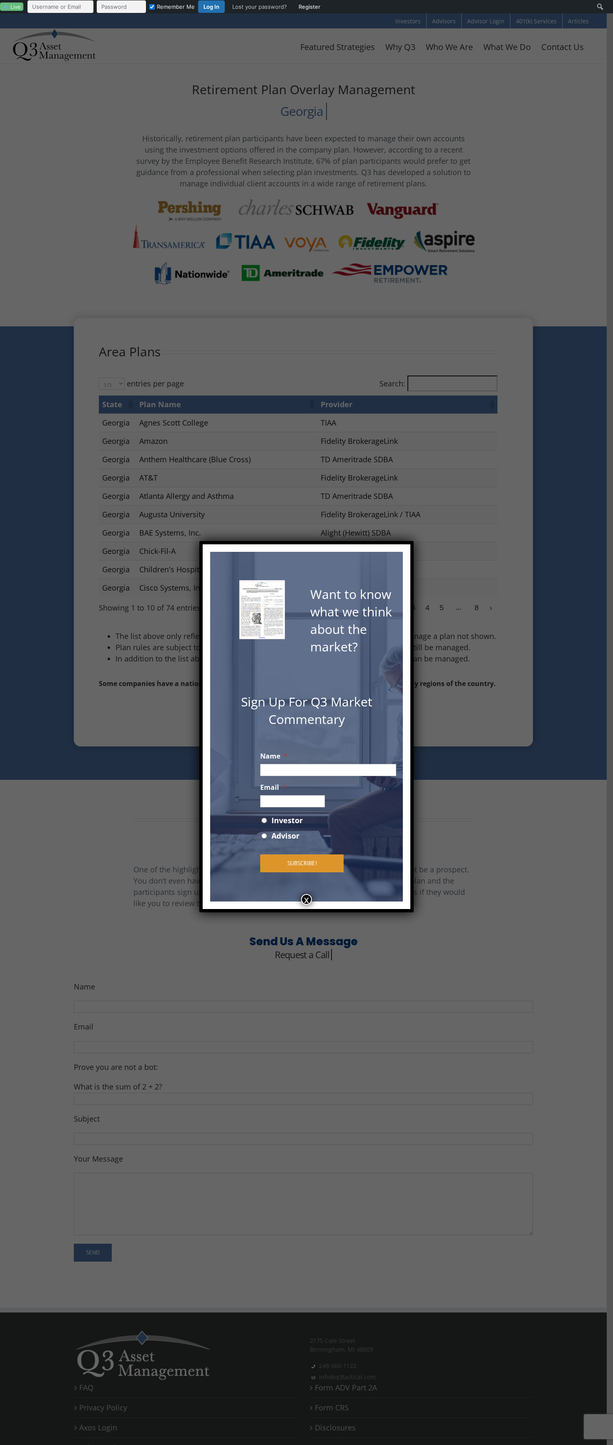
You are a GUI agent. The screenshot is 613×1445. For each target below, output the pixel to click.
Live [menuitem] (15, 6)
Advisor (285, 836)
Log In (211, 6)
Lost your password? (259, 6)
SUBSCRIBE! (302, 863)
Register (309, 6)
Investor (287, 820)
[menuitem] (176, 6)
